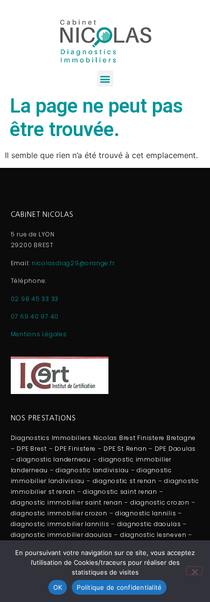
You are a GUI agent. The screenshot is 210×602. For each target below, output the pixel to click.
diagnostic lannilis (145, 513)
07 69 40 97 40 (35, 316)
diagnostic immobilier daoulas (61, 535)
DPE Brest (32, 448)
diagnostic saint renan (120, 491)
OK (58, 587)
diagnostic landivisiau (92, 470)
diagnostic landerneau (54, 459)
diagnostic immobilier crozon (59, 513)
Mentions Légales (39, 334)
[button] (105, 78)
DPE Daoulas (175, 448)
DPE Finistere (75, 448)
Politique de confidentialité (119, 587)
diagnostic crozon (159, 502)
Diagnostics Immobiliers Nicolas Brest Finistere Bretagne (103, 438)
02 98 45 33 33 (35, 299)
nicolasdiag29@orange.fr (73, 263)
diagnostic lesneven (153, 535)
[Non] (194, 570)
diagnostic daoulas (149, 524)
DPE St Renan (125, 448)
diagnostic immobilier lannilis (60, 524)
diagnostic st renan (124, 481)
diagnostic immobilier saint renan (67, 502)
